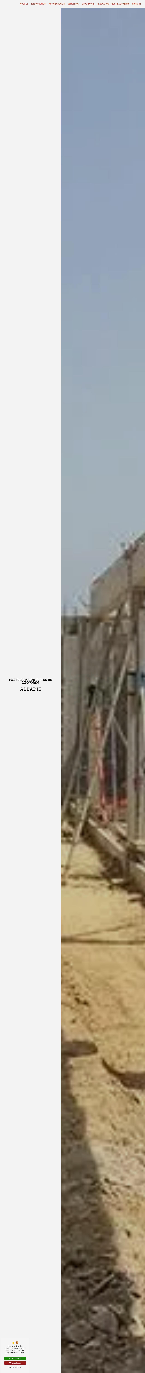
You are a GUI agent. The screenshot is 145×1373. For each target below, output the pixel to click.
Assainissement (57, 4)
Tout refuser (15, 1363)
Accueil (24, 4)
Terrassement (38, 4)
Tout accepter (15, 1358)
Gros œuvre (88, 4)
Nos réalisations (120, 4)
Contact (136, 4)
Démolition (73, 4)
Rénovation (103, 4)
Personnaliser (15, 1367)
